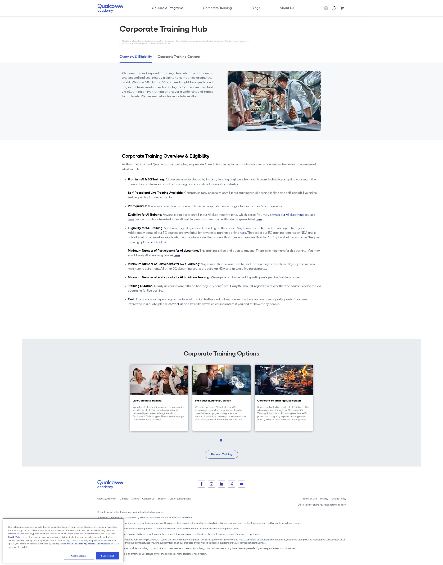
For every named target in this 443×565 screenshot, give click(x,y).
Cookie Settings (79, 555)
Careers (124, 499)
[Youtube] (241, 483)
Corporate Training (217, 8)
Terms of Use (310, 499)
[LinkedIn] (221, 483)
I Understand (107, 555)
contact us (158, 242)
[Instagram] (211, 483)
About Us (287, 8)
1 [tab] (226, 443)
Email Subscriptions (180, 499)
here (259, 219)
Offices (135, 499)
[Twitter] (231, 483)
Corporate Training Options (179, 57)
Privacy (324, 499)
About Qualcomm (106, 499)
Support (162, 499)
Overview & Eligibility (136, 57)
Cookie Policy (339, 499)
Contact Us (148, 499)
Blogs (255, 8)
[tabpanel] (159, 398)
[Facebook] (201, 483)
